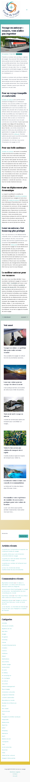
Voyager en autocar (7, 151)
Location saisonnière (8, 697)
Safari (3, 728)
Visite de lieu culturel (8, 755)
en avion (4, 670)
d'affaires (4, 653)
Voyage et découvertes (8, 758)
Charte (4, 642)
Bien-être (4, 631)
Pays (3, 714)
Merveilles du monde (8, 700)
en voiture (19, 54)
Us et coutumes (6, 747)
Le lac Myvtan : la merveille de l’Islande (13, 606)
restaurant (14, 244)
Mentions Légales (15, 772)
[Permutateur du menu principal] (26, 9)
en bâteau (5, 672)
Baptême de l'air (7, 628)
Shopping (4, 730)
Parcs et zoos (6, 711)
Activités (4, 623)
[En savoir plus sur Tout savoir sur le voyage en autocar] (14, 404)
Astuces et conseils (7, 626)
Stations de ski (6, 739)
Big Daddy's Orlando (8, 583)
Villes (3, 752)
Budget (4, 634)
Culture (4, 650)
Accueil (15, 776)
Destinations (5, 659)
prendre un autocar (21, 196)
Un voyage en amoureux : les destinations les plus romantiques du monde (15, 591)
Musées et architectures (9, 703)
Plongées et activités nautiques (11, 717)
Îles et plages (6, 689)
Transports (5, 741)
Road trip (4, 725)
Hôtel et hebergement (8, 686)
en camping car (6, 675)
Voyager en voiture (7, 99)
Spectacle (5, 733)
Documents (5, 661)
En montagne (6, 678)
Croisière (4, 648)
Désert (4, 656)
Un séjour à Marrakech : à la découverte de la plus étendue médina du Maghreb (13, 584)
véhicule (16, 134)
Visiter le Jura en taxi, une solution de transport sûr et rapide (13, 450)
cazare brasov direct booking (10, 589)
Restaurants (5, 722)
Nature (4, 706)
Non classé (5, 708)
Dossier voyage (6, 664)
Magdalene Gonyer (7, 600)
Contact (15, 774)
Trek (3, 744)
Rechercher (5, 533)
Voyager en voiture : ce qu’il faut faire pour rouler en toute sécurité (15, 350)
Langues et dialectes (8, 694)
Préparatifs (5, 719)
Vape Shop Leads (7, 595)
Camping (4, 639)
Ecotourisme (5, 667)
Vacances (4, 750)
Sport (3, 736)
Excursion (5, 683)
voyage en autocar (13, 200)
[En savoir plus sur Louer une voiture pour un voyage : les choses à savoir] (15, 372)
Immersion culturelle (8, 692)
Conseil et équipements (9, 645)
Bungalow (5, 637)
